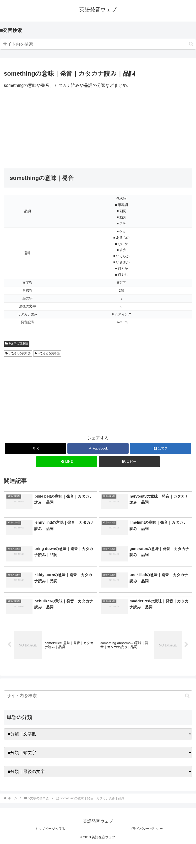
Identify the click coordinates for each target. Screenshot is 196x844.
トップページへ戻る (50, 829)
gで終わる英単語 (20, 353)
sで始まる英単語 (49, 353)
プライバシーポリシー (146, 829)
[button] (191, 44)
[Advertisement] (98, 128)
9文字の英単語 (18, 343)
